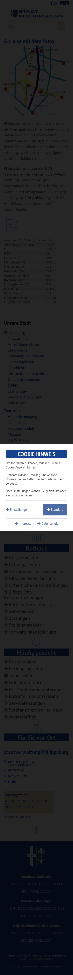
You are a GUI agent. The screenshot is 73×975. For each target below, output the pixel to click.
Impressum (26, 523)
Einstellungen (19, 509)
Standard (57, 509)
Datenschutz (50, 523)
